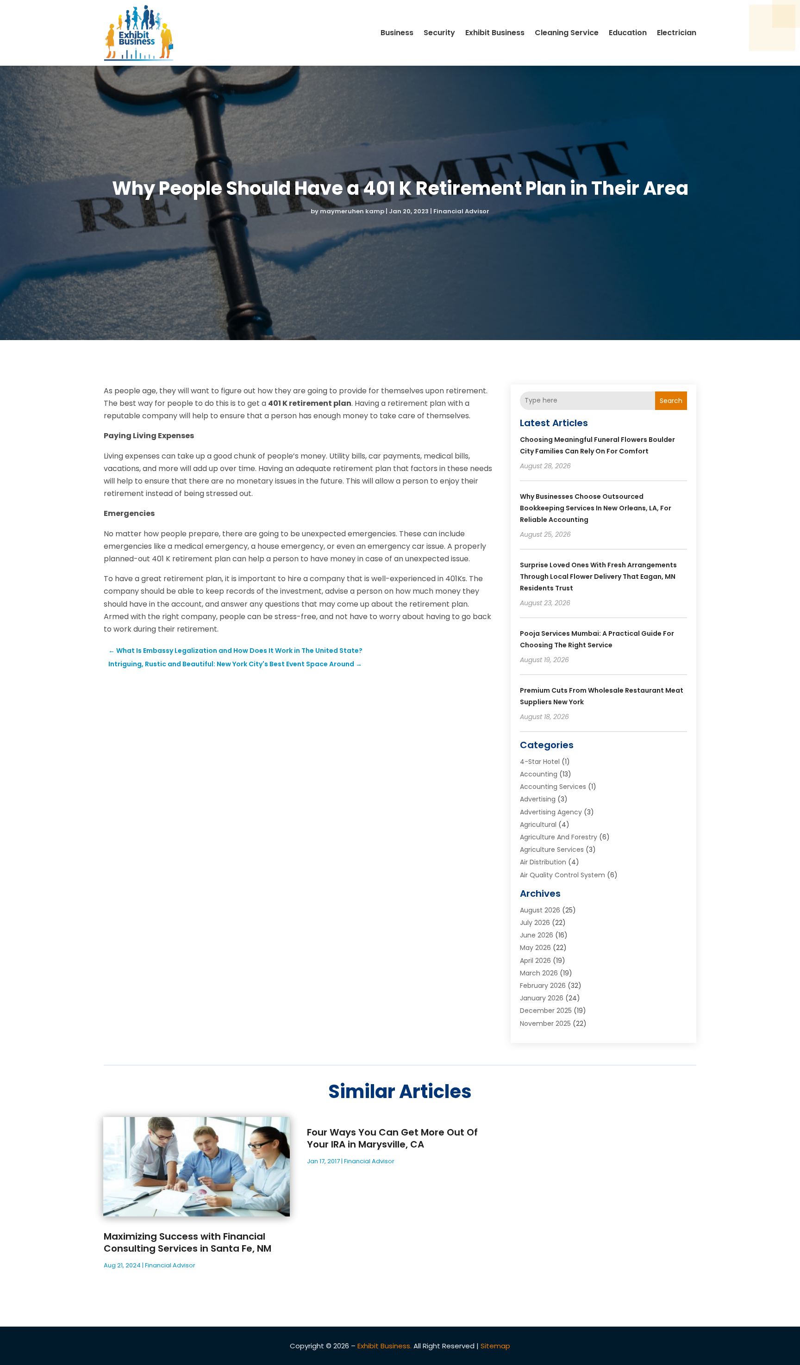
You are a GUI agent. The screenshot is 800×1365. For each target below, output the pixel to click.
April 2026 (535, 960)
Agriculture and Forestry (558, 837)
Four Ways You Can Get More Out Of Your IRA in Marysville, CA (392, 1138)
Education (628, 32)
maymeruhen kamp (352, 211)
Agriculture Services (552, 849)
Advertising (538, 799)
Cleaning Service (567, 32)
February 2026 (543, 985)
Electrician (676, 32)
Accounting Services (553, 786)
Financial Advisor (461, 211)
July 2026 (535, 922)
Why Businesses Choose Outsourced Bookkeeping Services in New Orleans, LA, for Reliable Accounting (595, 508)
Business (397, 32)
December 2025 (546, 1010)
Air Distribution (543, 862)
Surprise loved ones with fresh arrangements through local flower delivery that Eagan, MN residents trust (598, 576)
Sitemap (495, 1346)
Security (439, 32)
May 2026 (535, 947)
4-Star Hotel (540, 761)
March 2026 (539, 973)
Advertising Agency (551, 812)
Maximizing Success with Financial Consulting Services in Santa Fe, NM (187, 1242)
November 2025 (545, 1023)
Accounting (538, 774)
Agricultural (538, 824)
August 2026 (540, 910)
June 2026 (536, 935)
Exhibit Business (495, 32)
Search (671, 400)
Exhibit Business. (384, 1346)
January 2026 (541, 998)
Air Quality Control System (562, 875)
